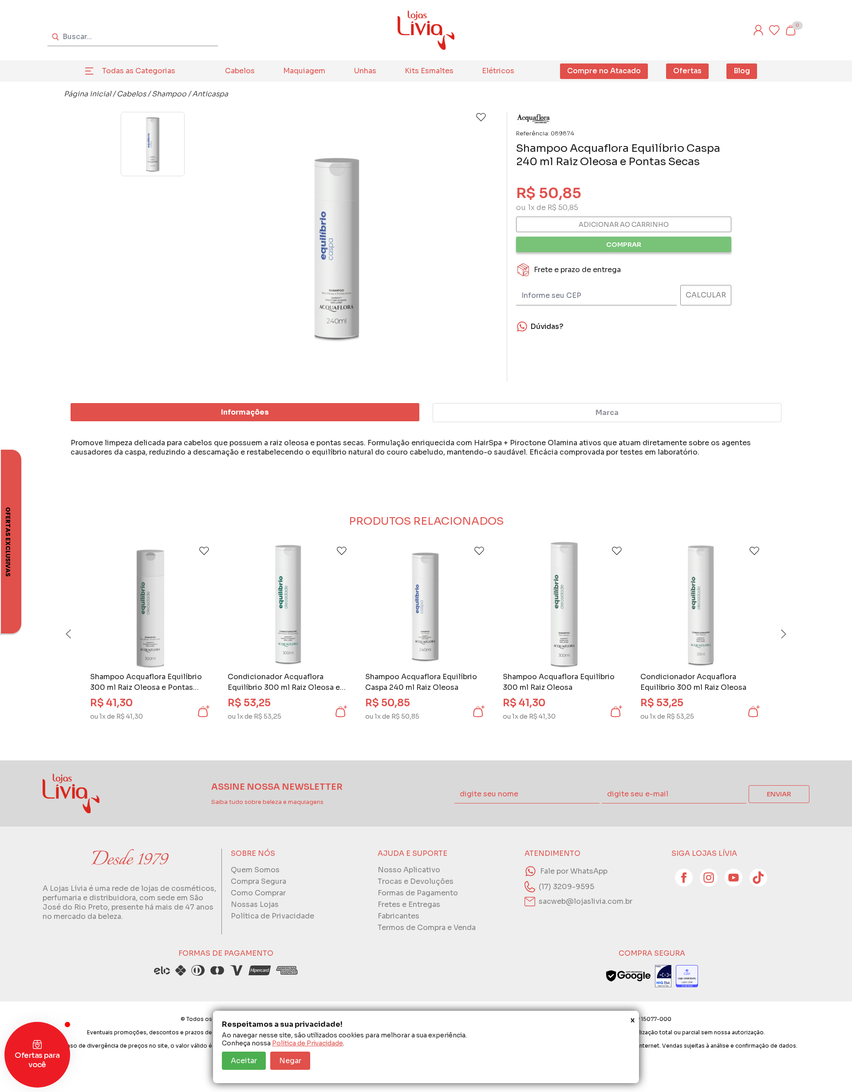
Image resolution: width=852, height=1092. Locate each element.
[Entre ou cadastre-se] (758, 30)
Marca (607, 412)
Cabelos (240, 70)
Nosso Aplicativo (409, 869)
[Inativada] (663, 976)
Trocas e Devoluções (416, 881)
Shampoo (169, 94)
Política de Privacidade (307, 1043)
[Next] (775, 634)
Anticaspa (210, 94)
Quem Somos (255, 869)
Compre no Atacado (604, 70)
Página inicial (87, 94)
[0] (790, 30)
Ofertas (687, 70)
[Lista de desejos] (774, 30)
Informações (245, 412)
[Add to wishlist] (481, 117)
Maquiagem (304, 70)
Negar (290, 1060)
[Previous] (77, 634)
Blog (742, 70)
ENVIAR (779, 794)
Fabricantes (398, 916)
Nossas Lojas (255, 904)
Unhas (365, 70)
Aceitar (244, 1060)
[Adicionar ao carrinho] (203, 711)
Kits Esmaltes (429, 70)
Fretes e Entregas (409, 904)
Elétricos (498, 70)
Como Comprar (258, 893)
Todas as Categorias (138, 70)
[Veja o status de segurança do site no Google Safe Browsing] (628, 976)
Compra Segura (258, 881)
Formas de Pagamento (418, 893)
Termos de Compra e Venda (427, 927)
